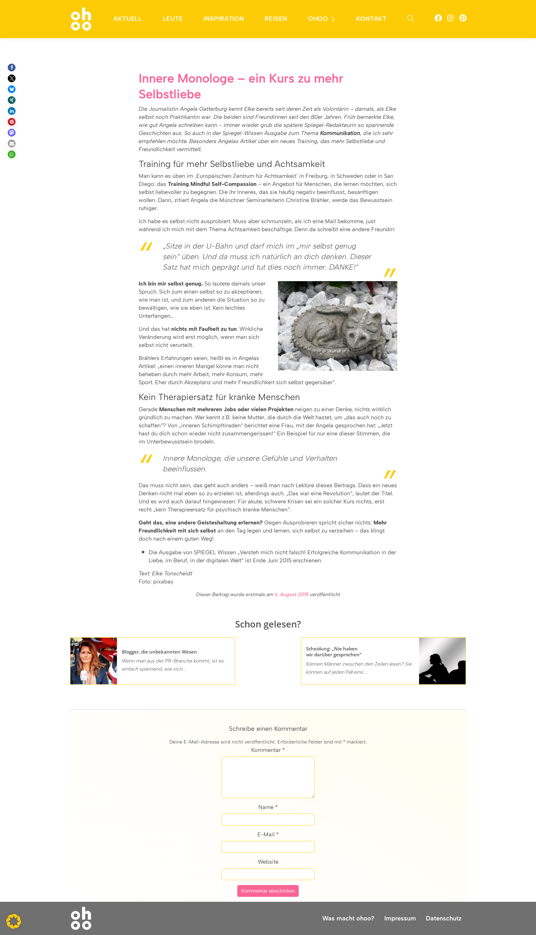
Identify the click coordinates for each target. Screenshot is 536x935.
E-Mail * (268, 834)
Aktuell (127, 18)
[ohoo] (81, 18)
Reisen (276, 18)
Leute (173, 18)
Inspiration (223, 18)
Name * (268, 807)
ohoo (318, 18)
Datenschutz (444, 918)
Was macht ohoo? (348, 918)
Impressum (400, 918)
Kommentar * (268, 750)
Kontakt (371, 18)
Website (268, 861)
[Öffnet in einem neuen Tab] (438, 19)
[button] (12, 67)
